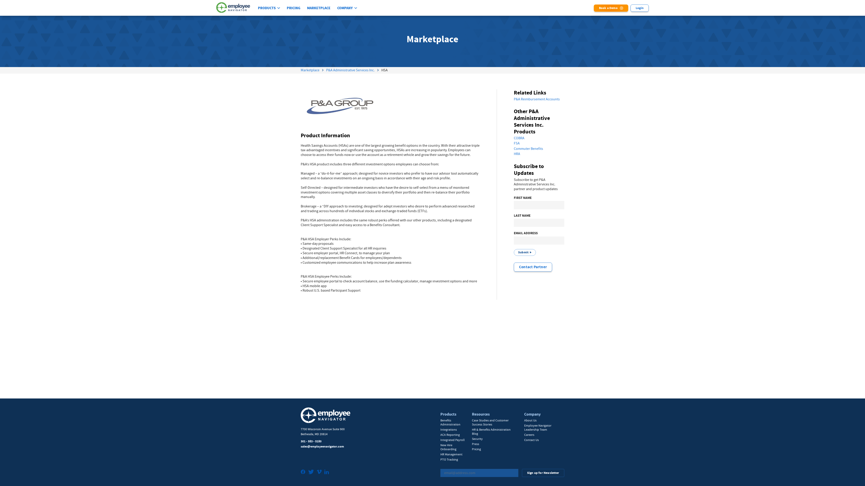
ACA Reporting (450, 435)
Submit (523, 252)
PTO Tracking (449, 459)
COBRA (519, 138)
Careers (529, 435)
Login (640, 8)
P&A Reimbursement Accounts (537, 99)
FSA (517, 143)
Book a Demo (608, 8)
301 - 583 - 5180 (311, 441)
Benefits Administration (450, 422)
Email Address (526, 233)
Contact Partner (533, 267)
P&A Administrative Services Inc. (350, 70)
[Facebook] (303, 472)
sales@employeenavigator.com (322, 446)
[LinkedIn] (326, 472)
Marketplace (318, 8)
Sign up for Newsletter (543, 473)
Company (345, 8)
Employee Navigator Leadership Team (537, 427)
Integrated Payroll (452, 440)
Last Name (522, 216)
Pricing (293, 8)
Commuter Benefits (528, 149)
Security (477, 439)
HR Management (451, 454)
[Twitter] (311, 472)
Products (267, 8)
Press (475, 444)
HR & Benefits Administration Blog (491, 432)
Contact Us (531, 440)
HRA (517, 154)
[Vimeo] (319, 472)
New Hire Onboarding (448, 447)
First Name (523, 198)
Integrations (448, 430)
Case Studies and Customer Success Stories (490, 422)
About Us (530, 420)
